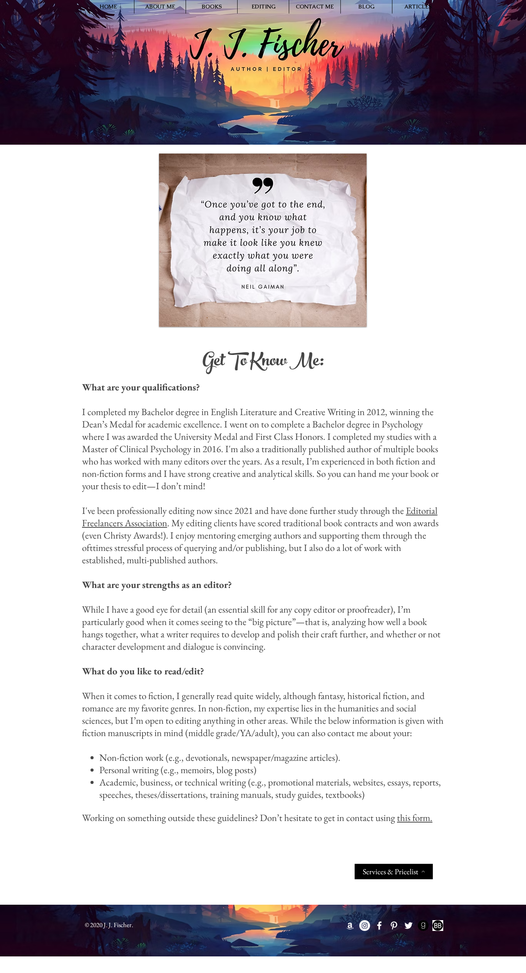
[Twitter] (408, 925)
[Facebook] (379, 925)
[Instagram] (364, 925)
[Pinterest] (394, 925)
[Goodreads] (423, 925)
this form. (414, 817)
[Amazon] (350, 925)
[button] (160, 7)
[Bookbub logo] (437, 925)
